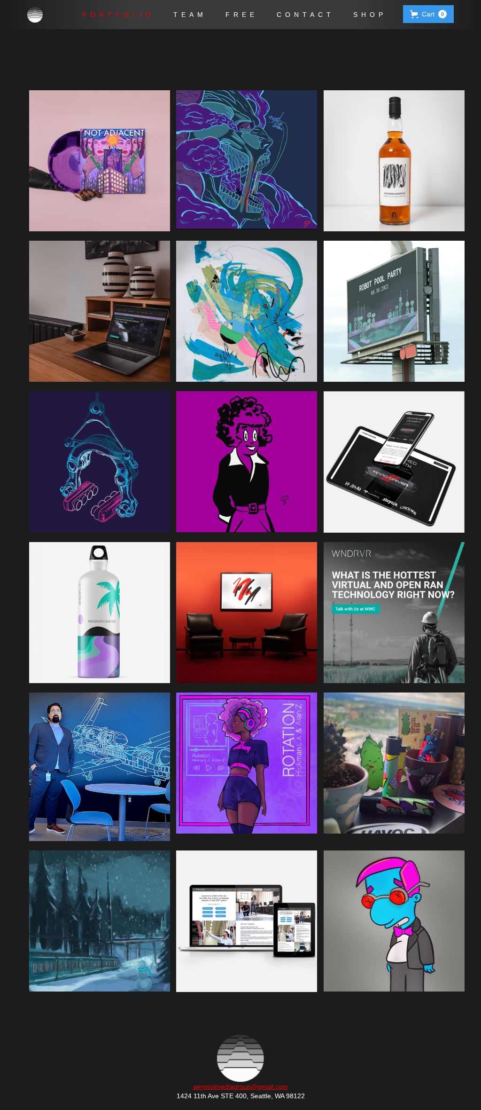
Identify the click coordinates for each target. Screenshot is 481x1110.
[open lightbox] (93, 161)
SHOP (370, 14)
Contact (305, 14)
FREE (241, 14)
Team (190, 14)
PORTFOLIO (118, 14)
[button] (428, 14)
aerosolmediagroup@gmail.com (240, 1086)
